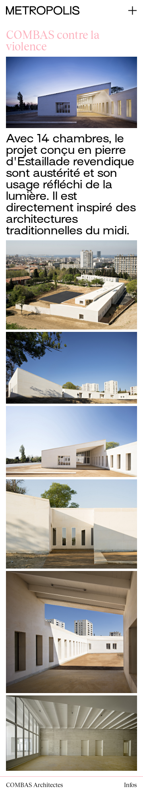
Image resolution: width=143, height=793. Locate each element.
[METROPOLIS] (42, 9)
